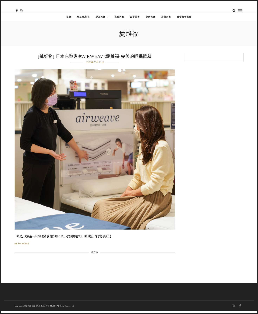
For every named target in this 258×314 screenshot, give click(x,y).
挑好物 (94, 252)
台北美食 (100, 16)
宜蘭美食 (166, 16)
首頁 (68, 16)
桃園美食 (119, 16)
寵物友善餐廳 (184, 16)
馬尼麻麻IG (83, 16)
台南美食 (151, 16)
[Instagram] (21, 10)
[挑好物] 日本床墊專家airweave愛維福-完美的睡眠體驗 (95, 56)
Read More (22, 243)
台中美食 (135, 16)
